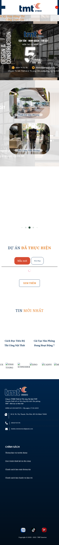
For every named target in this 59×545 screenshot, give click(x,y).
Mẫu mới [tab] (22, 260)
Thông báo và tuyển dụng (16, 453)
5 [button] (37, 227)
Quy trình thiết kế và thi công (18, 461)
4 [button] (33, 227)
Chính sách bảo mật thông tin (18, 469)
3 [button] (29, 227)
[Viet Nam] (56, 7)
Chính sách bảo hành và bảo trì (19, 478)
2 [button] (25, 227)
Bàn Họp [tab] (37, 261)
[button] (55, 201)
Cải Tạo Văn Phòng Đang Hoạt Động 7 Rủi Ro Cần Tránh (44, 343)
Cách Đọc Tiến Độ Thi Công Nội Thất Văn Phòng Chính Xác (15, 343)
